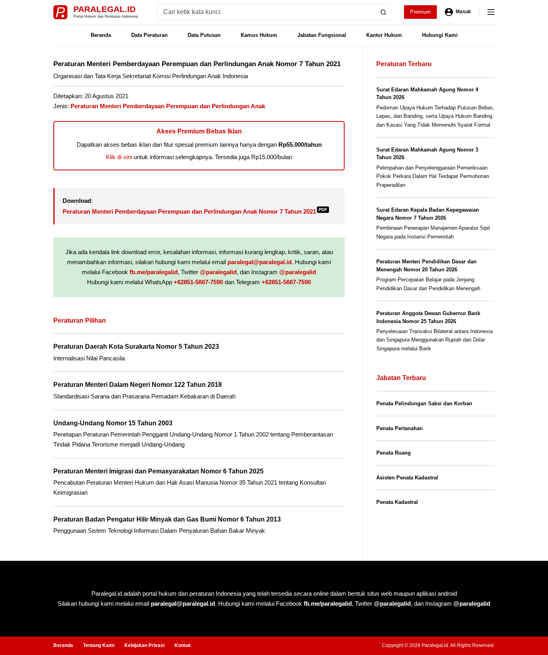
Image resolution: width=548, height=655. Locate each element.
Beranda (101, 35)
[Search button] (383, 12)
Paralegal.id (104, 9)
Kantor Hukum (384, 35)
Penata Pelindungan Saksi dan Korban (424, 403)
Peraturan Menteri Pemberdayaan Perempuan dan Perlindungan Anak (168, 106)
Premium (420, 12)
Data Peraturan (149, 35)
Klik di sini (119, 157)
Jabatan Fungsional (321, 35)
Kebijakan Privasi (144, 645)
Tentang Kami (98, 645)
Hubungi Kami (440, 35)
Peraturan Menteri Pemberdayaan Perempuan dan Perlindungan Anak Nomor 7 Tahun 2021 (195, 211)
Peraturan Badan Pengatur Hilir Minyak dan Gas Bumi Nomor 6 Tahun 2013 (167, 519)
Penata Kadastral (397, 502)
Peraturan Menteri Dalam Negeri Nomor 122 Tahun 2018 (137, 384)
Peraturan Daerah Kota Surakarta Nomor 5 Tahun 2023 (136, 346)
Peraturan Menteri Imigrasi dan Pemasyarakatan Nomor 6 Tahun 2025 (158, 471)
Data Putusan (204, 35)
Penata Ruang (393, 453)
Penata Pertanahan (399, 428)
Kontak (183, 645)
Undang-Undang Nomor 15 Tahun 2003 (113, 423)
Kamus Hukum (259, 35)
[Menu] (491, 12)
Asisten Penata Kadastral (407, 478)
